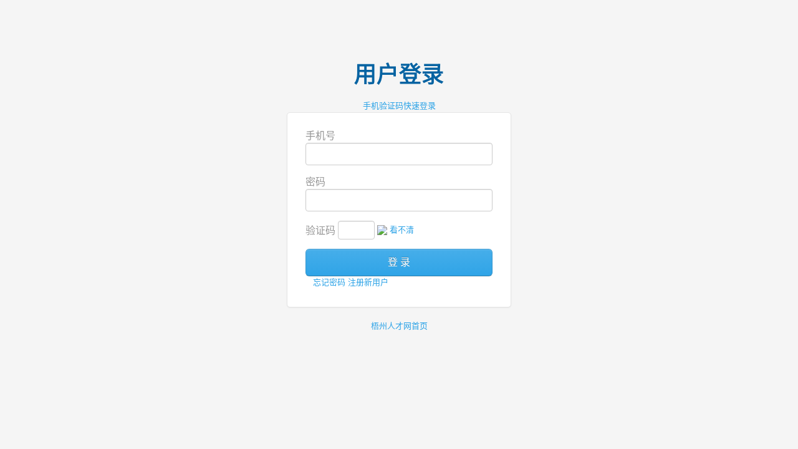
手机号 (320, 135)
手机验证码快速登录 (399, 105)
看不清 (402, 229)
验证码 (320, 230)
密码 (315, 181)
